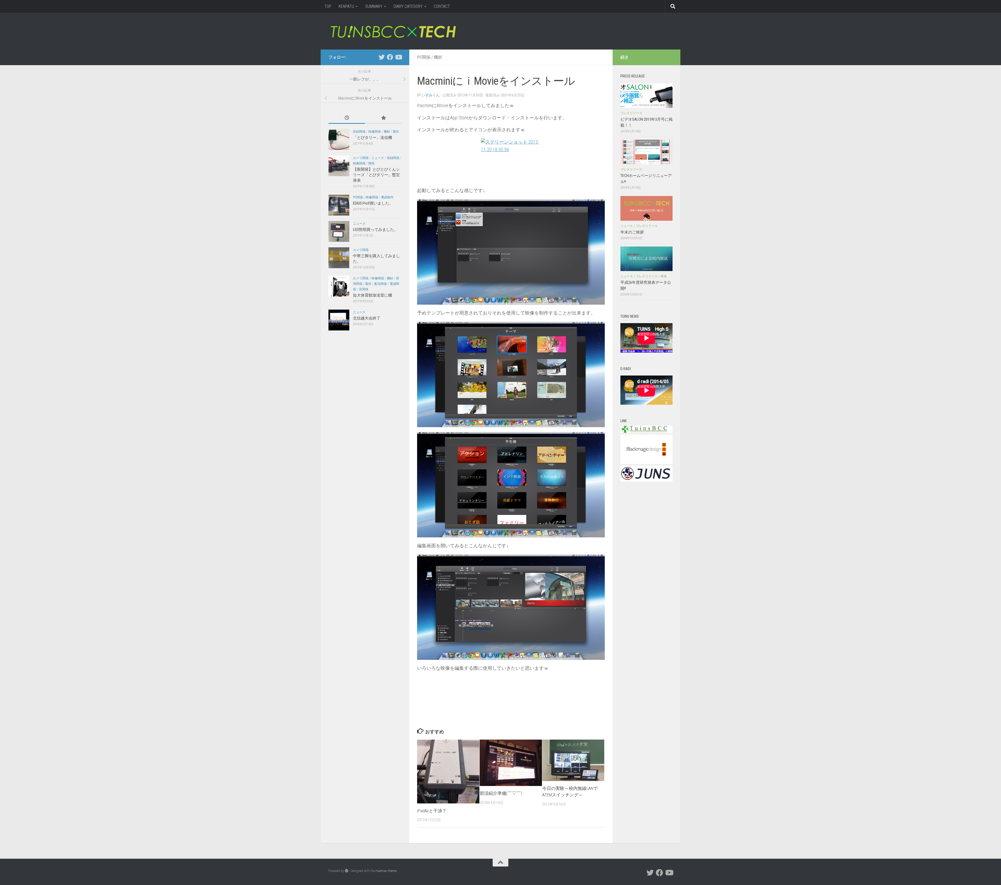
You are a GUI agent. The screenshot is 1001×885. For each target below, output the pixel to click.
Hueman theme (386, 871)
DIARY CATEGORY (408, 6)
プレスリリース (631, 113)
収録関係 (359, 131)
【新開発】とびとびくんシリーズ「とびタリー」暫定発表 (376, 175)
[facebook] (390, 57)
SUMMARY (373, 6)
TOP (327, 6)
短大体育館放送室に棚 (372, 295)
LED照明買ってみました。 (375, 229)
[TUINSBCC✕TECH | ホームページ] (392, 31)
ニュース (377, 158)
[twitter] (382, 57)
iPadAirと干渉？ (432, 810)
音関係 (363, 289)
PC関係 (423, 57)
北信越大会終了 (366, 318)
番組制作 (387, 197)
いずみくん (431, 95)
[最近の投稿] (346, 118)
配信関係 (380, 284)
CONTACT (442, 6)
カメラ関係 (361, 158)
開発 (371, 163)
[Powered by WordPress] (346, 870)
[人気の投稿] (383, 118)
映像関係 (374, 131)
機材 (438, 57)
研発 (664, 276)
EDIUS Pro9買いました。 (373, 203)
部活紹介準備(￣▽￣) (501, 793)
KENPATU (346, 6)
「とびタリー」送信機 (372, 137)
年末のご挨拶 (632, 232)
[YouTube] (398, 57)
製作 (396, 131)
